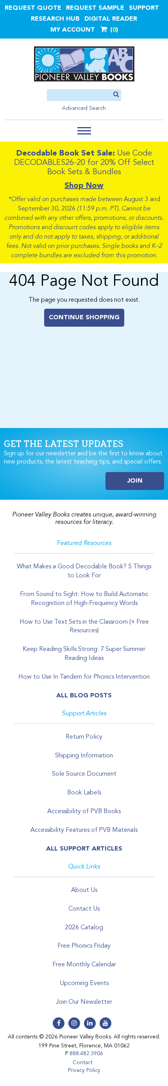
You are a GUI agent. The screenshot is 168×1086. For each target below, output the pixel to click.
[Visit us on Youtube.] (105, 1023)
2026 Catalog (84, 928)
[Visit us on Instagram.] (74, 1023)
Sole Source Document (84, 774)
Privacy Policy (84, 1070)
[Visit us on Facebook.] (58, 1023)
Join (135, 481)
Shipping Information (84, 756)
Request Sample (95, 8)
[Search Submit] (116, 94)
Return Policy (84, 737)
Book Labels (84, 793)
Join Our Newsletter (84, 1002)
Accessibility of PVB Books (84, 811)
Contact (83, 1062)
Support (144, 8)
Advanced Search (84, 108)
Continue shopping (84, 318)
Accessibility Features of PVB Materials (84, 830)
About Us (84, 890)
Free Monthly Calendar (84, 965)
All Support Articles (84, 849)
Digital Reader (110, 19)
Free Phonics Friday (84, 946)
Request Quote (33, 8)
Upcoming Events (84, 983)
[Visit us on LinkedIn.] (90, 1023)
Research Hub (55, 19)
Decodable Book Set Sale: (65, 153)
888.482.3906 (86, 1053)
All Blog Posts (84, 696)
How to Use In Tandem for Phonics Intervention (84, 677)
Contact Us (84, 909)
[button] (84, 130)
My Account (72, 30)
